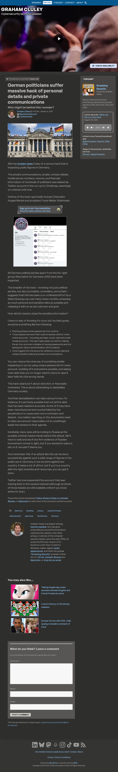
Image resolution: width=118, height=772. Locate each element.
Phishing (30, 510)
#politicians (42, 516)
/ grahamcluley (25, 116)
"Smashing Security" (41, 554)
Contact (70, 2)
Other (85, 144)
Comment (15, 661)
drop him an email (52, 560)
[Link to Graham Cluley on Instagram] (62, 745)
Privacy (40, 510)
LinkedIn (49, 557)
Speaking (36, 2)
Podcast (58, 2)
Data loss (18, 510)
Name (13, 689)
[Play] (88, 127)
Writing (47, 2)
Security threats (54, 510)
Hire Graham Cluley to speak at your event (52, 752)
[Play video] (59, 38)
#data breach (15, 516)
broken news (25, 163)
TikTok (40, 557)
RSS (107, 141)
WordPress (53, 763)
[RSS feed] (83, 745)
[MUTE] (103, 127)
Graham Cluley (10, 2)
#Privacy (55, 516)
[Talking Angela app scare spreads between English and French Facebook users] (25, 592)
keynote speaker (39, 527)
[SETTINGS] (108, 127)
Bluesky (11, 501)
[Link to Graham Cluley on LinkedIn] (35, 745)
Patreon (86, 154)
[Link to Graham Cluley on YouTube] (76, 745)
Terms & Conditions (63, 757)
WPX (75, 763)
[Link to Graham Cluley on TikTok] (69, 745)
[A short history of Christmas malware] (25, 608)
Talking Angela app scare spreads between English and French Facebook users (55, 590)
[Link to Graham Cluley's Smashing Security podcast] (55, 745)
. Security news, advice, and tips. (35, 209)
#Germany (29, 516)
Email (13, 701)
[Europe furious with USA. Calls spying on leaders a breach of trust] (25, 625)
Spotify (101, 141)
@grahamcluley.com (28, 114)
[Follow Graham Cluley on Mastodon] (48, 745)
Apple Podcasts (89, 141)
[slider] (92, 128)
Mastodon (23, 501)
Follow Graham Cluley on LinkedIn (52, 498)
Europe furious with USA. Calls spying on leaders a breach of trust (56, 623)
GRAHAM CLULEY (22, 9)
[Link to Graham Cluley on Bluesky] (41, 745)
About (80, 2)
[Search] (85, 2)
